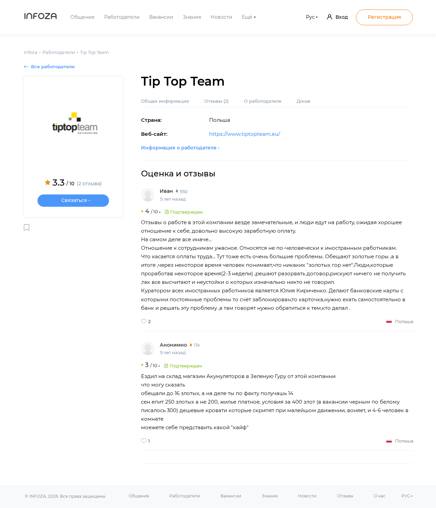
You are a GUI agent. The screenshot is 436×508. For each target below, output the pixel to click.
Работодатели (122, 17)
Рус (310, 17)
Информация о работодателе (179, 148)
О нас (380, 495)
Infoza (40, 17)
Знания (192, 17)
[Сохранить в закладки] (26, 227)
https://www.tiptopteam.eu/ (244, 134)
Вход (342, 17)
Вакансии (161, 17)
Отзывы (216, 101)
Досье (303, 101)
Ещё (247, 17)
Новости (221, 17)
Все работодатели (53, 66)
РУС (405, 495)
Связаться (74, 200)
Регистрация (384, 17)
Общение (83, 17)
